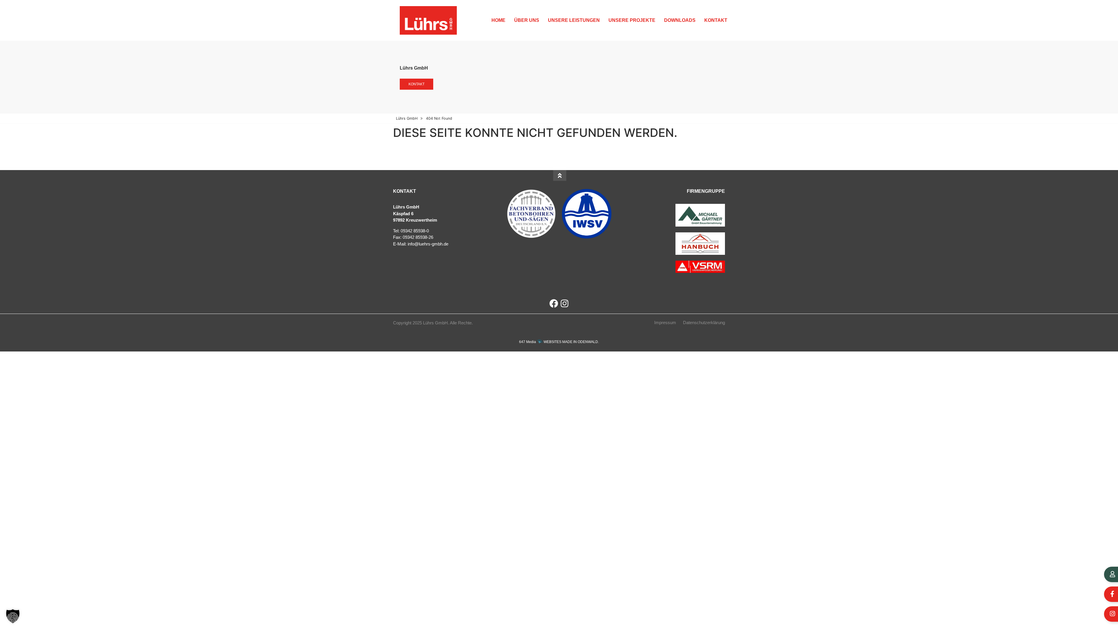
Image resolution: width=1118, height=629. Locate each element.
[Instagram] (564, 303)
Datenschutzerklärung (704, 322)
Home (498, 20)
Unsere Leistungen (574, 20)
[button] (13, 616)
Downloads (680, 20)
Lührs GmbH (407, 118)
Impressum (665, 322)
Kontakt (715, 20)
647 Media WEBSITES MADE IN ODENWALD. (559, 342)
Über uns (526, 20)
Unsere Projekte (631, 20)
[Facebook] (553, 303)
